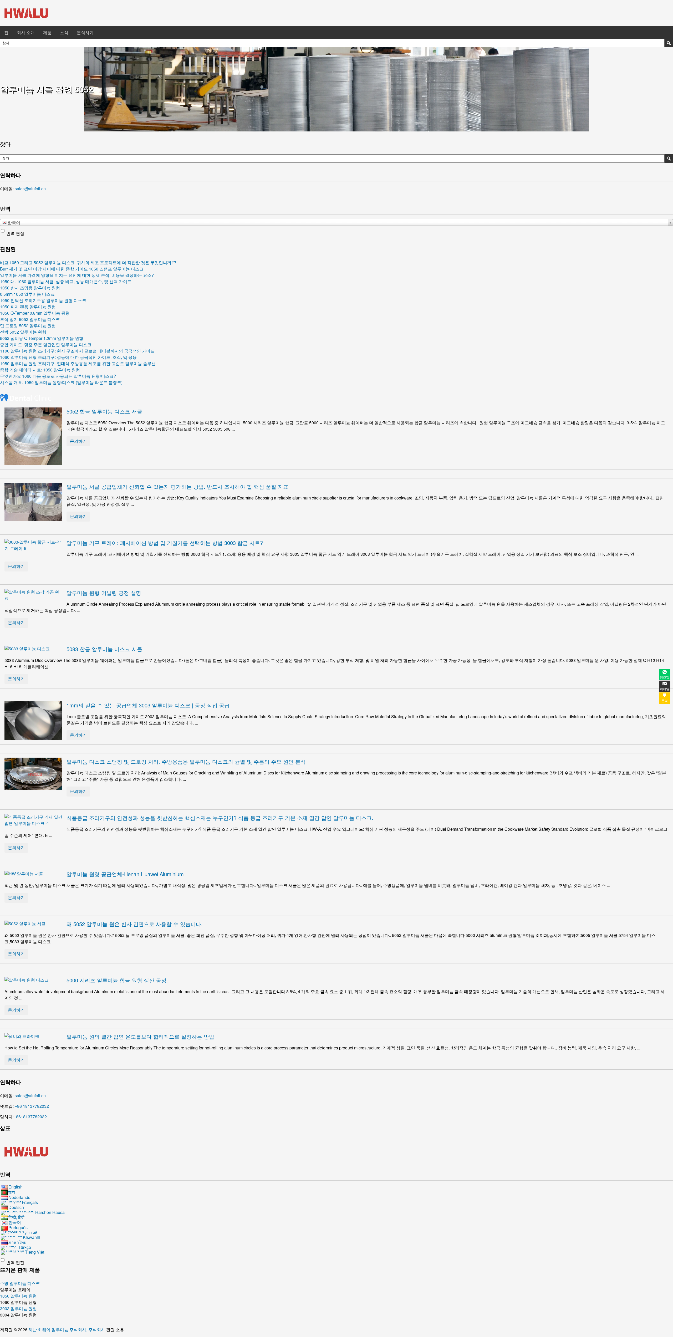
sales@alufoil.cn (30, 189)
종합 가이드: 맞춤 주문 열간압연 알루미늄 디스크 (45, 344)
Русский (29, 1232)
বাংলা (11, 1192)
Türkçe (24, 1247)
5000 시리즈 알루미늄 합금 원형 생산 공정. (117, 980)
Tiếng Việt (34, 1252)
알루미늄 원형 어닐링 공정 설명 (104, 592)
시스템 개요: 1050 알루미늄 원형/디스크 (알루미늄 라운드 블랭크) (61, 382)
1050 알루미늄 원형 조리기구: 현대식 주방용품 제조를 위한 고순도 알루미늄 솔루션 (78, 363)
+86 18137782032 (32, 1106)
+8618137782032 (30, 1117)
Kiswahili (31, 1237)
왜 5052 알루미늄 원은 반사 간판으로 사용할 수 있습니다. (135, 924)
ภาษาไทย (17, 1242)
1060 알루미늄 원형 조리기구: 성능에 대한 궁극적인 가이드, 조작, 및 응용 (68, 357)
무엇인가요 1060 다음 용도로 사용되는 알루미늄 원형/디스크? (58, 376)
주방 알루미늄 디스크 (20, 1283)
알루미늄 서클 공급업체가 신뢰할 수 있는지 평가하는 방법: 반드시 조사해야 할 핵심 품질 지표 (177, 486)
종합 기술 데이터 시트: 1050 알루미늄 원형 (40, 370)
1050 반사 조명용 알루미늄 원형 (30, 288)
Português (18, 1227)
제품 (47, 32)
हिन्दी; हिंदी (16, 1217)
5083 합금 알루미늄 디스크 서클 (104, 649)
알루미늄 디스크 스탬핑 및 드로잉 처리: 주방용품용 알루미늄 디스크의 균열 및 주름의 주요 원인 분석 (186, 761)
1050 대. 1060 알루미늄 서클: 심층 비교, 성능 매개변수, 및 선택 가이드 (65, 281)
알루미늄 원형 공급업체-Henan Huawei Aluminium (125, 874)
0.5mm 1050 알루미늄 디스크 (27, 294)
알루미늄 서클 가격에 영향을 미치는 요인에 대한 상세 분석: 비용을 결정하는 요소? (77, 275)
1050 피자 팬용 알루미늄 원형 (28, 307)
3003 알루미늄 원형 (18, 1308)
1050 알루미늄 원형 (18, 1296)
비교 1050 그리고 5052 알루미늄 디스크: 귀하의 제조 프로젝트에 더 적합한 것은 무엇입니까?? (88, 262)
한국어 (14, 1222)
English (15, 1187)
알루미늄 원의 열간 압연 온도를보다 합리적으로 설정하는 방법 (140, 1036)
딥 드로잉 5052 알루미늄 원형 (28, 326)
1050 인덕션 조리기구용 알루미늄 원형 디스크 (43, 300)
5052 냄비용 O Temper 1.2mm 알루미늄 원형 (41, 338)
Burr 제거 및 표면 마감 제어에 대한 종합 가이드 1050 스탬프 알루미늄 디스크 (72, 269)
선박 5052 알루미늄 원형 (23, 332)
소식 (64, 32)
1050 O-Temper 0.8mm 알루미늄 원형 (35, 313)
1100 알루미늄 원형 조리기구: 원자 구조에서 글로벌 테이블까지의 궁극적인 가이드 (77, 351)
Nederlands (19, 1197)
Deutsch (16, 1207)
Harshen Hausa (50, 1212)
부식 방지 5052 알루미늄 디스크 (30, 319)
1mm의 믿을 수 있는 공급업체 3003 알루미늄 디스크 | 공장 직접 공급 (148, 705)
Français (30, 1202)
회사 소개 (26, 32)
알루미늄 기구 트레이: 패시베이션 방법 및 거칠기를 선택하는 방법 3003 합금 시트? (165, 543)
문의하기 (85, 32)
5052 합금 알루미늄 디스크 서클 (104, 411)
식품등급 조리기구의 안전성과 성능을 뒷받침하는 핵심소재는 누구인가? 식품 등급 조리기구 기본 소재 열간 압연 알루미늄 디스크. (220, 817)
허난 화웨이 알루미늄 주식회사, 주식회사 (67, 1329)
